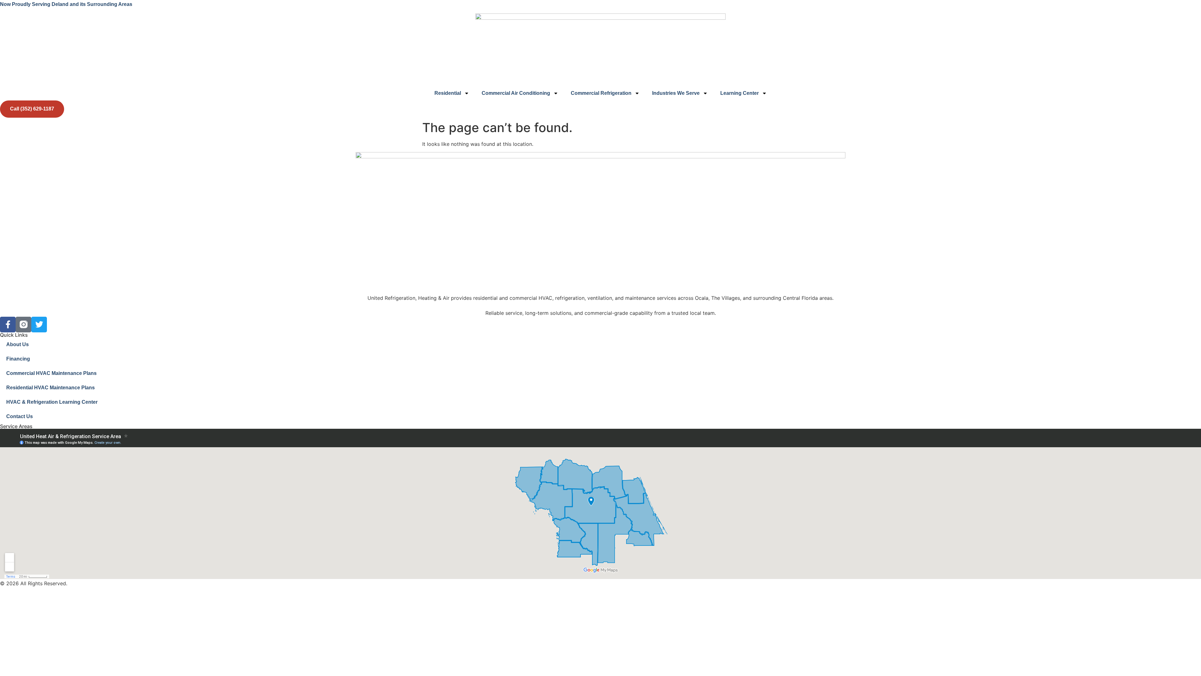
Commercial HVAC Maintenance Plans (51, 373)
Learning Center (739, 93)
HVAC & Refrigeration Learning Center (52, 402)
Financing (18, 358)
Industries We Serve (676, 93)
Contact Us (19, 416)
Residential (447, 93)
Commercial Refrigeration (601, 93)
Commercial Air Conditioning (516, 93)
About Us (17, 344)
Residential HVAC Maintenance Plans (50, 387)
